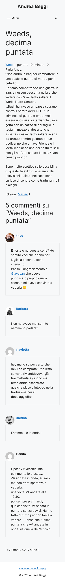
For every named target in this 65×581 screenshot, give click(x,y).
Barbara (22, 309)
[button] (56, 18)
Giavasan (18, 273)
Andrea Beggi (33, 6)
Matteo (23, 194)
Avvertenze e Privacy (32, 568)
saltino (21, 418)
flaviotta (22, 349)
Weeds (10, 65)
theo (19, 235)
